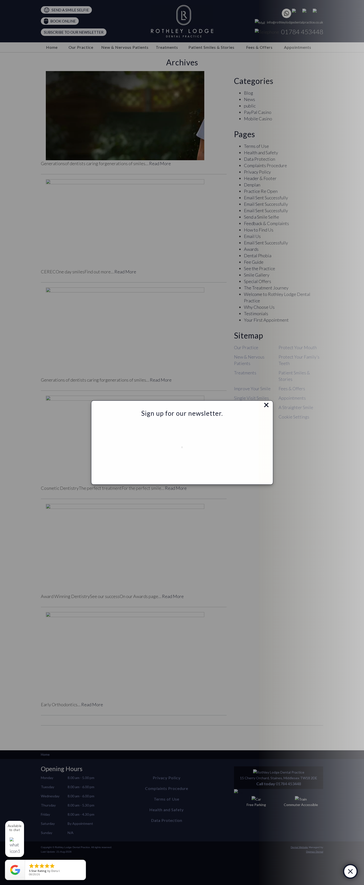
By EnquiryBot (328, 871)
